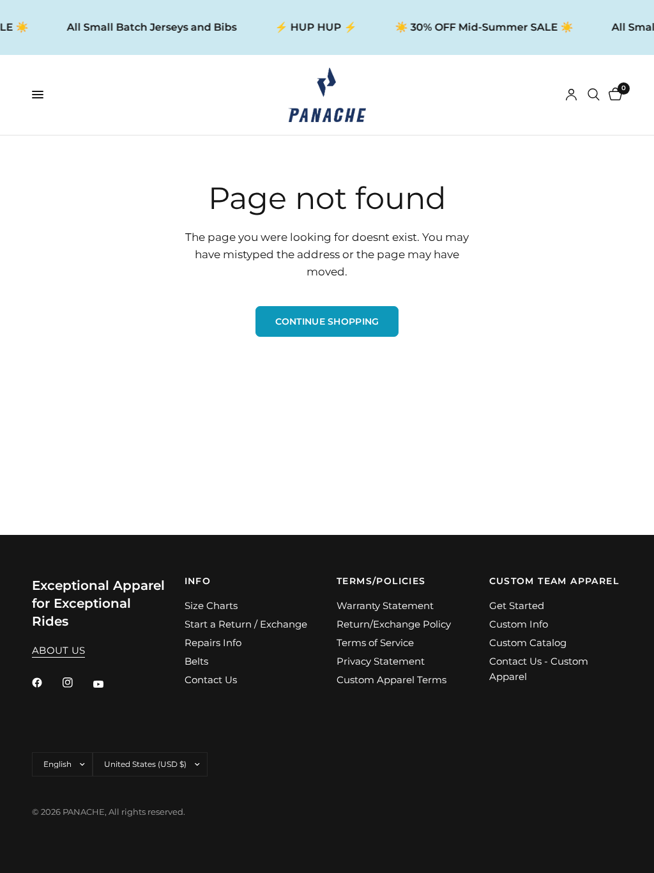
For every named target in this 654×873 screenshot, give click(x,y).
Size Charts (211, 605)
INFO (198, 580)
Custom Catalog (528, 643)
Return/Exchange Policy (394, 624)
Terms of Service (375, 643)
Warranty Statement (385, 605)
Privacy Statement (381, 661)
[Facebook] (46, 682)
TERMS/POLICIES (381, 580)
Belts (196, 661)
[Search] (593, 95)
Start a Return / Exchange (246, 624)
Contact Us (211, 680)
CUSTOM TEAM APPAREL (554, 580)
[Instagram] (77, 682)
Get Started (516, 605)
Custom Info (518, 624)
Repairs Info (213, 643)
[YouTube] (107, 684)
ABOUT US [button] (58, 650)
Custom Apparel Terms (391, 680)
